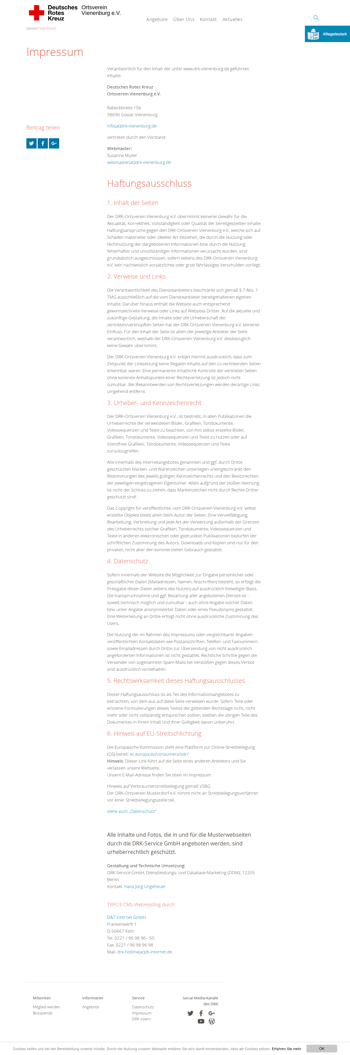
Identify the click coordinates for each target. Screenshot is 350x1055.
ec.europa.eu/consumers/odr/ (159, 754)
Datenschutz (143, 1006)
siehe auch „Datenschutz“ (131, 811)
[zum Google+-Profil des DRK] (212, 1013)
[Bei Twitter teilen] (31, 143)
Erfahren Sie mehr (286, 1048)
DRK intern (141, 1019)
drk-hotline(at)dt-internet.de (144, 952)
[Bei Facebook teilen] (43, 143)
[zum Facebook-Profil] (190, 1013)
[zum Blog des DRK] (212, 1021)
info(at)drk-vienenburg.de (132, 126)
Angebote (157, 19)
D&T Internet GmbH (126, 917)
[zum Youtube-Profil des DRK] (201, 1021)
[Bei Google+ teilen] (54, 143)
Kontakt (208, 19)
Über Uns (183, 19)
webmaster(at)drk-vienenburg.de (139, 162)
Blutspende (42, 1013)
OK (321, 1048)
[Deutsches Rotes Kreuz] (53, 13)
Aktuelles (233, 19)
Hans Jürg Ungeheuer (145, 886)
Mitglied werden (46, 1006)
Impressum (47, 28)
